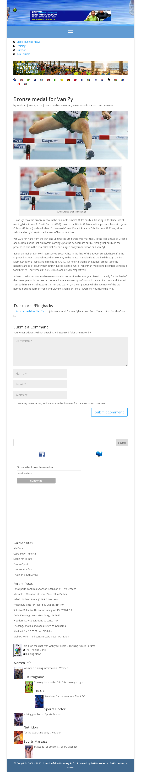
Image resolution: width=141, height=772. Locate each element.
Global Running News (28, 41)
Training (21, 45)
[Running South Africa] (28, 80)
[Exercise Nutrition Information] (14, 50)
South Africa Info (22, 558)
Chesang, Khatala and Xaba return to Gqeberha (39, 625)
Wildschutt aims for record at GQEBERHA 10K (38, 604)
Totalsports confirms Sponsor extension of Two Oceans (44, 588)
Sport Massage (69, 746)
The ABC (80, 696)
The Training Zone (35, 649)
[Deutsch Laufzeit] (68, 80)
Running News (33, 654)
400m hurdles (52, 105)
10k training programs (74, 682)
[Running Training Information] (14, 54)
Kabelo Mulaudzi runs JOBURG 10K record (36, 599)
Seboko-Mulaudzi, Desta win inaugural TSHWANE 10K (43, 610)
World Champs (88, 105)
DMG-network (118, 763)
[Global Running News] (14, 41)
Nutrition (21, 50)
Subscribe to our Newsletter (35, 467)
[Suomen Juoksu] (82, 80)
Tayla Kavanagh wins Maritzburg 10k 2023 (36, 615)
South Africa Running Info (59, 763)
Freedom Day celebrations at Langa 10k (35, 620)
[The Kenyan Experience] (115, 80)
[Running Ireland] (55, 80)
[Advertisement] (70, 513)
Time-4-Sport (20, 564)
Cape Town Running (24, 553)
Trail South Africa (22, 569)
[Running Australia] (102, 80)
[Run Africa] (108, 80)
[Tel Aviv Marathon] (95, 80)
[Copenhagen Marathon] (75, 80)
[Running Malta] (19, 84)
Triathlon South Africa (25, 574)
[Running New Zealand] (35, 80)
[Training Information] (14, 45)
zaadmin (21, 105)
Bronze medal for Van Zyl (30, 311)
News (76, 105)
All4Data (18, 548)
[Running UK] (41, 80)
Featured (66, 105)
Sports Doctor (53, 714)
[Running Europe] (122, 80)
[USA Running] (21, 80)
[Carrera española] (62, 80)
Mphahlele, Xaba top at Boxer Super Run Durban (40, 594)
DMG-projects (99, 763)
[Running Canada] (48, 80)
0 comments (106, 105)
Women (63, 668)
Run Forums (23, 54)
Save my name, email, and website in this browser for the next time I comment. (62, 403)
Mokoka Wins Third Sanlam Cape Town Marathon (41, 636)
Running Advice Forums (82, 645)
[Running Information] (14, 80)
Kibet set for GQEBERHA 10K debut (33, 631)
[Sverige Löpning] (88, 80)
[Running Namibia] (25, 84)
